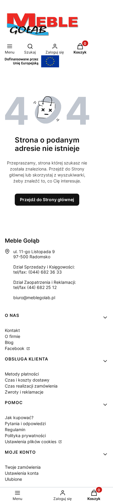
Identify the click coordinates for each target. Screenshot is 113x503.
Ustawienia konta (22, 473)
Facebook (15, 348)
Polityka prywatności (25, 435)
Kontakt (12, 330)
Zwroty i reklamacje (24, 391)
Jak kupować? (19, 417)
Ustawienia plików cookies (31, 441)
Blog (9, 342)
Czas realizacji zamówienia (31, 385)
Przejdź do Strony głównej (47, 199)
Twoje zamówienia (23, 467)
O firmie (12, 336)
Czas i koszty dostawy (27, 379)
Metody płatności (22, 373)
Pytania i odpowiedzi (25, 423)
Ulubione (13, 479)
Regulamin (15, 429)
